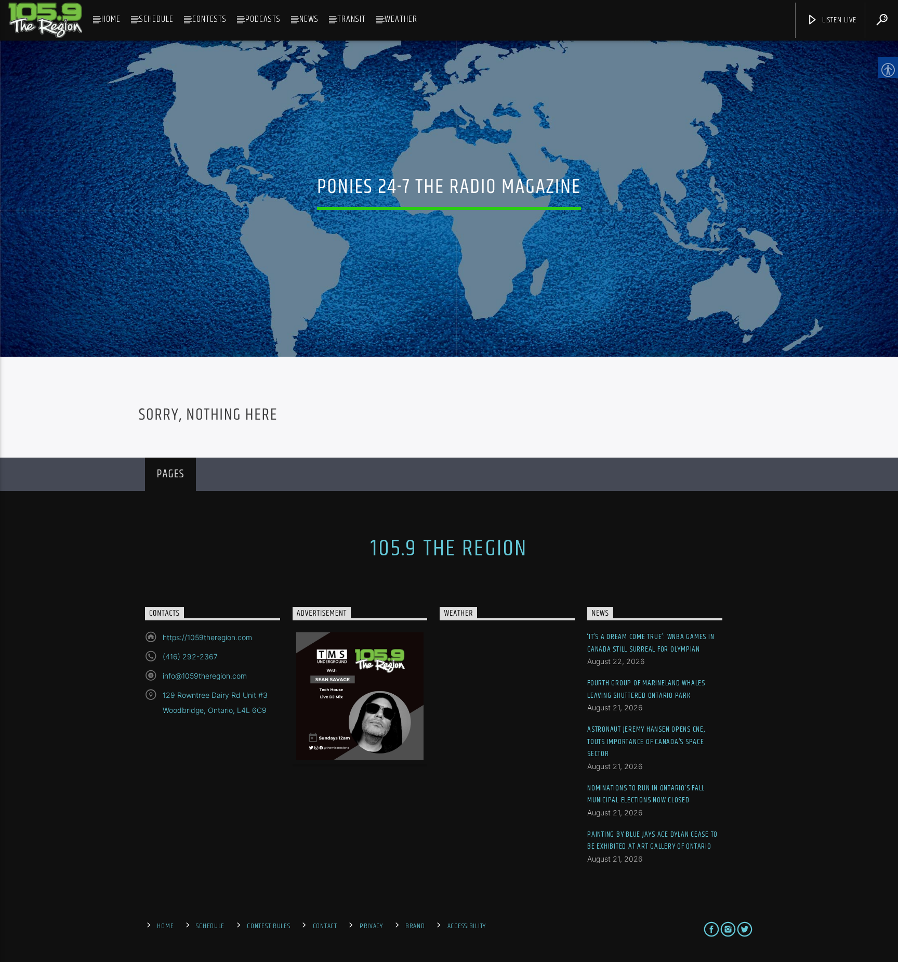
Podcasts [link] (263, 19)
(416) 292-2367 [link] (190, 656)
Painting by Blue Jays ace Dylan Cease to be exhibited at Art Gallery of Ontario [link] (652, 840)
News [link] (309, 19)
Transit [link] (351, 19)
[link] (45, 20)
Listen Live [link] (838, 20)
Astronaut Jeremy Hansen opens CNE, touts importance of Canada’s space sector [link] (646, 741)
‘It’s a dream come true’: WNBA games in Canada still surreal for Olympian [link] (650, 643)
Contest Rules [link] (268, 926)
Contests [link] (209, 19)
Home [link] (111, 19)
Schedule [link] (156, 19)
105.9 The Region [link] (449, 548)
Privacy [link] (371, 926)
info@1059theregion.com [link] (205, 675)
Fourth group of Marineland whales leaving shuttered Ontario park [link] (646, 689)
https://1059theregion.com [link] (207, 637)
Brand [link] (415, 926)
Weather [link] (401, 19)
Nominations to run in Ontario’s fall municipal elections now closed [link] (646, 794)
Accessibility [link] (466, 926)
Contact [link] (325, 926)
